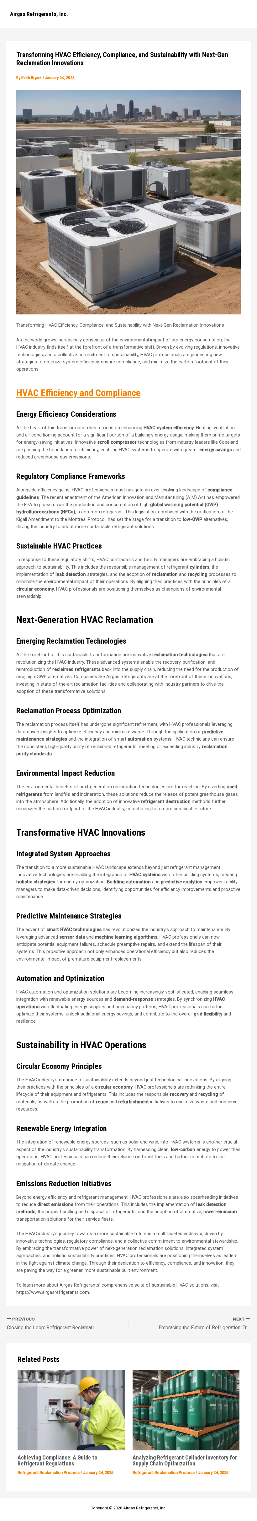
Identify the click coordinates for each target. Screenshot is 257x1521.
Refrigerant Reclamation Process (49, 1472)
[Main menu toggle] (241, 14)
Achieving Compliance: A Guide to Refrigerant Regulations (57, 1460)
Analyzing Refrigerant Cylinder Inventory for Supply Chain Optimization (185, 1460)
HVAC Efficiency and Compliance (78, 392)
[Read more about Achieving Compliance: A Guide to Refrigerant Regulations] (71, 1410)
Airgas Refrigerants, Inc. (39, 14)
